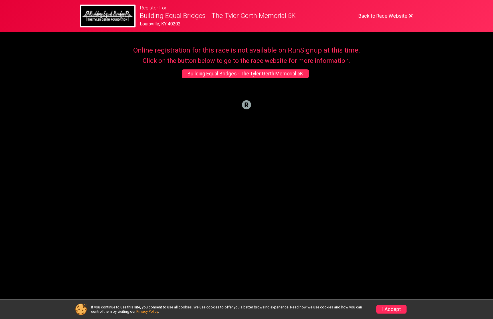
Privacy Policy (147, 311)
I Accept (391, 309)
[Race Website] (110, 16)
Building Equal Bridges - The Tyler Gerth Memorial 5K (245, 74)
